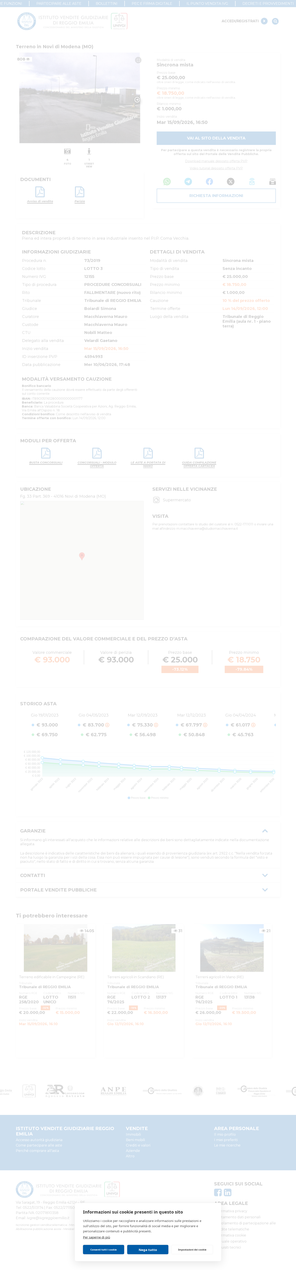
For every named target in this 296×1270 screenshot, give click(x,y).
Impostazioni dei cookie (192, 1249)
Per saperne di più (96, 1237)
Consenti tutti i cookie (103, 1249)
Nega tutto (148, 1250)
